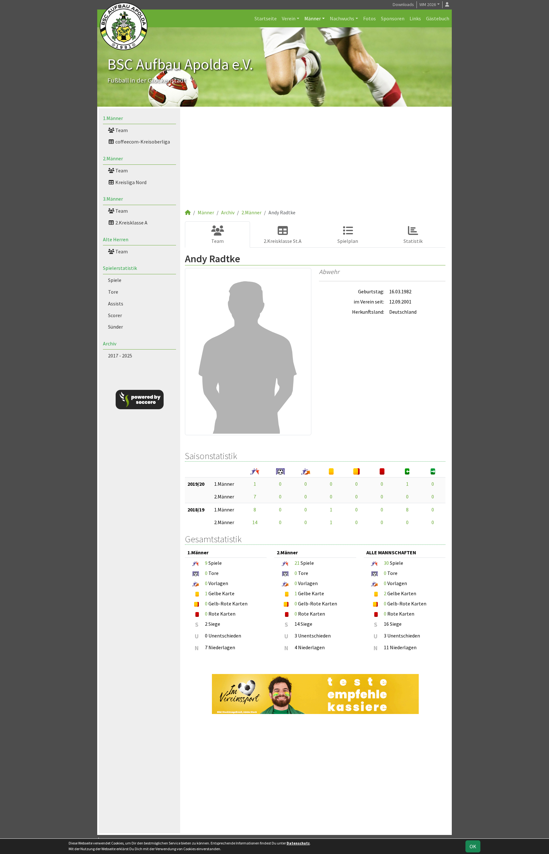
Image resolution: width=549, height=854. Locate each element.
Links (415, 18)
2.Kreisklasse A (130, 222)
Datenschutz (298, 843)
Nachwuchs (342, 18)
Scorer (115, 315)
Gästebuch (437, 18)
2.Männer (113, 158)
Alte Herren (115, 239)
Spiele (114, 280)
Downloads (403, 4)
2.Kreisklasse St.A (283, 241)
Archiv (109, 343)
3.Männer (113, 199)
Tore (113, 292)
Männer (312, 18)
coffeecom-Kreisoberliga (142, 141)
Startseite (265, 18)
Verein (288, 18)
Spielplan (347, 241)
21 (297, 563)
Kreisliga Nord (130, 182)
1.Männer (113, 118)
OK (473, 846)
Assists (115, 303)
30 (386, 563)
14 (254, 522)
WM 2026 (427, 4)
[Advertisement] (315, 161)
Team (121, 130)
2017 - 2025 (120, 355)
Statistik (413, 241)
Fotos (369, 18)
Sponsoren (392, 18)
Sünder (115, 327)
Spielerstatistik (120, 268)
